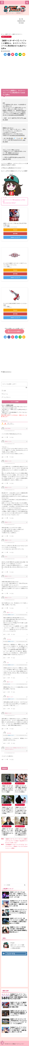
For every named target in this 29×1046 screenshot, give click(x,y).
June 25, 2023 (7, 159)
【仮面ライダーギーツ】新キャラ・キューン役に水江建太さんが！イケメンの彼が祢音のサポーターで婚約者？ (7, 831)
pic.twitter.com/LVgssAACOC (17, 135)
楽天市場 (15, 233)
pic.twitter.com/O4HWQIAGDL (16, 115)
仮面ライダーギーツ (7, 371)
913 (9, 684)
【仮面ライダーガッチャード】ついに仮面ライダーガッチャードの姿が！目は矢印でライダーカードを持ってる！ (16, 840)
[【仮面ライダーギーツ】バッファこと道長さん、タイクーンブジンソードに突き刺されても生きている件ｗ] (16, 54)
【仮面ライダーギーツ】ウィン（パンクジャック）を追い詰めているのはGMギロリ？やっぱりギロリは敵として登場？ (20, 810)
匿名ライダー (11, 614)
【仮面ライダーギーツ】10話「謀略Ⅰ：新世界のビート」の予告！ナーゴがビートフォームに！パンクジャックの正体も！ (21, 788)
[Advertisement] (14, 72)
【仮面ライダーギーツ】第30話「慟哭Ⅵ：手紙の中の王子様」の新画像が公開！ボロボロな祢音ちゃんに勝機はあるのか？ (21, 831)
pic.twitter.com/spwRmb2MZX (10, 154)
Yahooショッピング (15, 237)
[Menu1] (14, 2)
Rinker (8, 226)
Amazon (15, 229)
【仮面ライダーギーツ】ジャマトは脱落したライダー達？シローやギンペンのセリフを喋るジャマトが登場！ (7, 810)
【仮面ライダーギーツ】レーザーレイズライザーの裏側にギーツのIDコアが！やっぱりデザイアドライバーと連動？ (7, 788)
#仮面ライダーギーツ (8, 128)
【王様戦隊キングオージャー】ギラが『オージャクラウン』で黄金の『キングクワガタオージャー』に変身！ (16, 846)
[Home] (14, 11)
